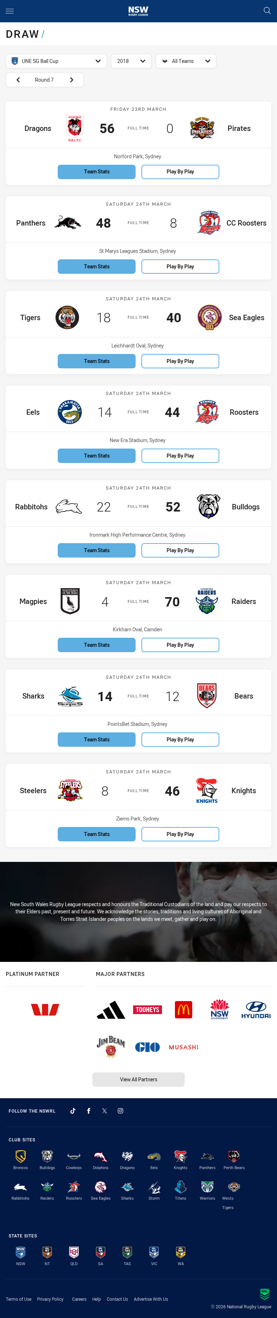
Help (96, 1299)
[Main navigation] (10, 11)
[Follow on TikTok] (73, 1110)
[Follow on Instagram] (120, 1110)
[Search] (267, 10)
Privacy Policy (50, 1299)
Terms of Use (18, 1299)
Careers (79, 1299)
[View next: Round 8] (75, 80)
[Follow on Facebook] (89, 1110)
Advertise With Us (151, 1299)
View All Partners (138, 1079)
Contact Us (117, 1299)
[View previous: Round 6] (14, 80)
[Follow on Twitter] (104, 1110)
